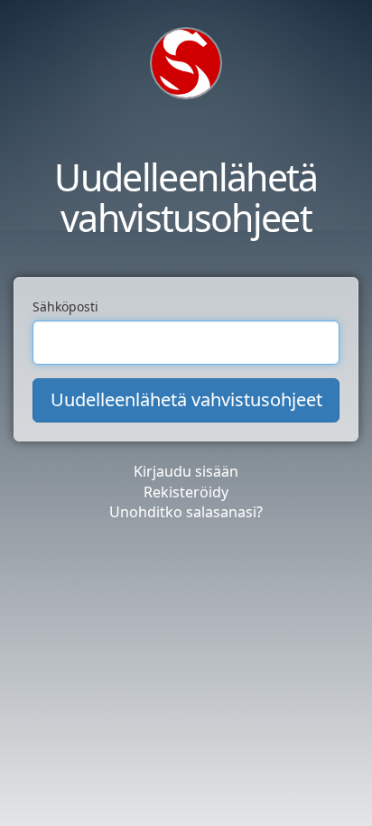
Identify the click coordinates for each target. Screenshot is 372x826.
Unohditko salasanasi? (186, 512)
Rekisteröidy (186, 492)
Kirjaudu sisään (186, 471)
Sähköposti (65, 306)
